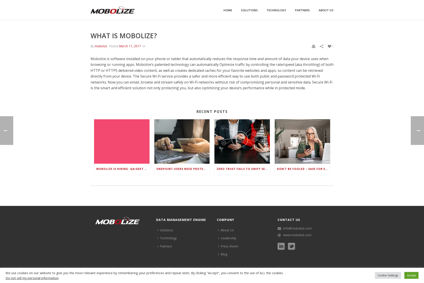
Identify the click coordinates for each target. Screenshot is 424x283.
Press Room (229, 246)
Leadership (228, 238)
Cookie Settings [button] (388, 275)
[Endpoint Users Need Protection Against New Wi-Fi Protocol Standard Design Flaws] (182, 141)
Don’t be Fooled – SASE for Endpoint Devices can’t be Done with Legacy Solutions (303, 169)
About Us (326, 10)
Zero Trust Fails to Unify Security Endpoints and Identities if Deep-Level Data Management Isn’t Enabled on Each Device (243, 169)
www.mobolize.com (297, 235)
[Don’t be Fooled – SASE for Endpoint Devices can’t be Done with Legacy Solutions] (302, 141)
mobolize (101, 46)
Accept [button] (411, 275)
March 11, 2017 (130, 46)
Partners (302, 10)
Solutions (249, 10)
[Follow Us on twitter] (291, 246)
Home (227, 10)
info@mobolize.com (297, 228)
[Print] (313, 46)
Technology (276, 10)
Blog (224, 254)
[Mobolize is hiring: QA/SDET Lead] (122, 141)
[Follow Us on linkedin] (281, 246)
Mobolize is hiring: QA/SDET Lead (123, 169)
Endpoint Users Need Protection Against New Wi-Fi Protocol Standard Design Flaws (183, 169)
